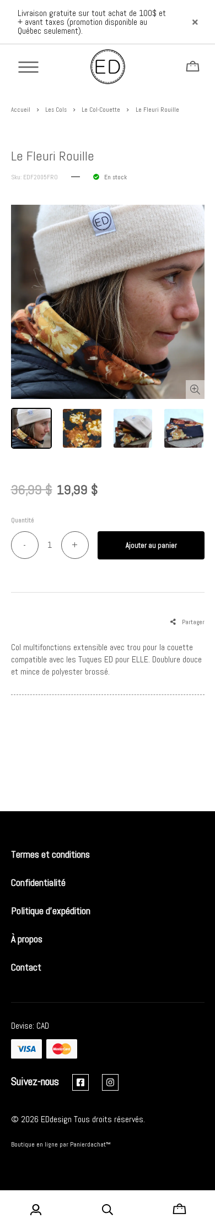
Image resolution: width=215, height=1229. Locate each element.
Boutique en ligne (34, 1144)
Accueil (20, 109)
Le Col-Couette (101, 109)
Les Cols (56, 109)
